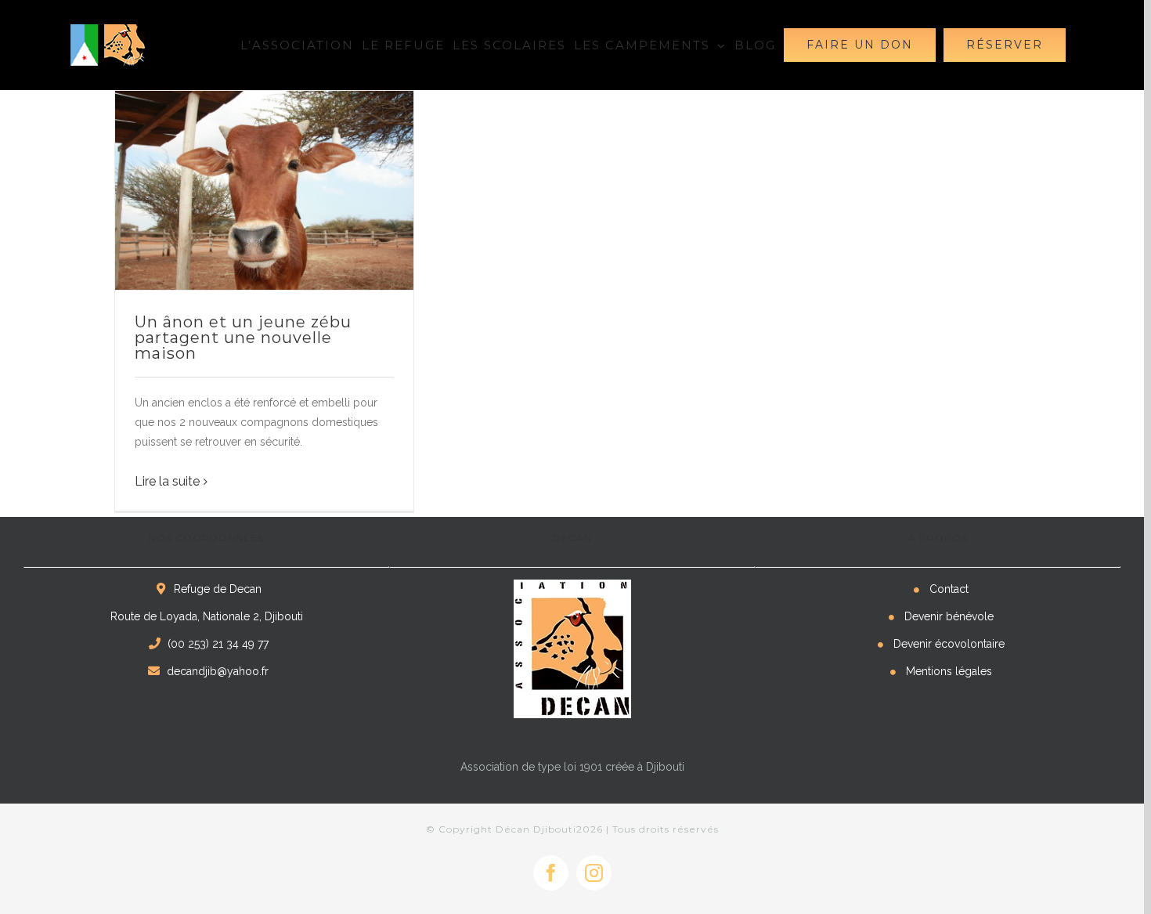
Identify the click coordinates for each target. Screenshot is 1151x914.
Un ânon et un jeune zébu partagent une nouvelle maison (243, 337)
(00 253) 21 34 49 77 (218, 644)
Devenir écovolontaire (949, 644)
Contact (949, 589)
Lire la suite (167, 481)
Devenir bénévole (949, 616)
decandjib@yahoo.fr (218, 671)
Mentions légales (949, 671)
